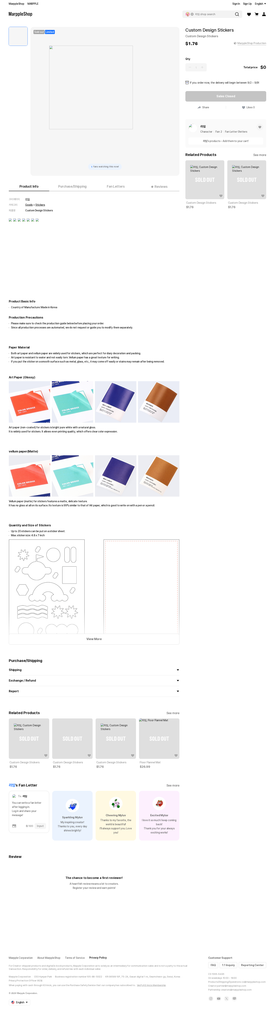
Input (40, 825)
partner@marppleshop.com (231, 986)
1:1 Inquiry (228, 965)
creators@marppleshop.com (236, 990)
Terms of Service (75, 957)
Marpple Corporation (21, 957)
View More (94, 639)
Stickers (40, 204)
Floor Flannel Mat (150, 762)
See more (172, 713)
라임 (27, 199)
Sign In (236, 3)
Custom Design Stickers (25, 762)
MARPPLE (33, 3)
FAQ (213, 965)
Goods (29, 204)
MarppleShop (16, 3)
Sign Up (247, 3)
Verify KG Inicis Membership (151, 985)
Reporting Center (252, 965)
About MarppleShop (48, 957)
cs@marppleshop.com (253, 982)
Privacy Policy (98, 957)
